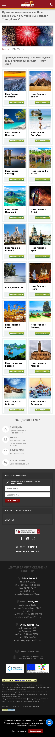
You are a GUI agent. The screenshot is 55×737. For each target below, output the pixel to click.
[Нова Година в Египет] (40, 90)
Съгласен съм (36, 731)
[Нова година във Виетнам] (15, 359)
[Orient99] (27, 4)
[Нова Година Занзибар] (40, 128)
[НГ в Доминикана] (15, 282)
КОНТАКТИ (32, 547)
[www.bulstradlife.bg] (19, 681)
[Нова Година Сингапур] (15, 167)
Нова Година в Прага (38, 287)
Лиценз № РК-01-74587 (30, 651)
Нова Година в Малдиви (12, 133)
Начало (5, 49)
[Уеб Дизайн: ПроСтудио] (8, 709)
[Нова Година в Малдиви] (15, 128)
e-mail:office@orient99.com (27, 594)
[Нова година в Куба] (40, 244)
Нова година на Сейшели (13, 402)
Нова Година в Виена (12, 326)
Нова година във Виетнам (13, 364)
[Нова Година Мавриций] (15, 205)
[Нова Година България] (15, 90)
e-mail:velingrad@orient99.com (28, 640)
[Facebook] (21, 539)
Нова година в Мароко (38, 364)
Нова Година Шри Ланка (40, 172)
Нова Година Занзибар (37, 133)
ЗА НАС (19, 547)
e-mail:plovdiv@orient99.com (28, 617)
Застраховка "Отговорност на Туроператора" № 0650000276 (30, 657)
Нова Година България (11, 95)
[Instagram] (33, 539)
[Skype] (27, 532)
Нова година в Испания (12, 249)
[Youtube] (27, 539)
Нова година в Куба (38, 249)
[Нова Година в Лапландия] (40, 397)
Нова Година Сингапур (11, 172)
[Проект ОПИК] (38, 669)
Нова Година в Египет (38, 95)
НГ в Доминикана (14, 287)
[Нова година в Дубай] (40, 205)
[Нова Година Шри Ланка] (40, 167)
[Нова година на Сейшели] (15, 397)
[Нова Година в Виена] (15, 321)
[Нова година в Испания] (15, 244)
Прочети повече (19, 731)
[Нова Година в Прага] (40, 282)
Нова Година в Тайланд (38, 326)
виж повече (15, 102)
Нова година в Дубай (38, 210)
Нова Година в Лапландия (38, 402)
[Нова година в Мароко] (40, 359)
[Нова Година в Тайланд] (40, 321)
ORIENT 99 (9, 520)
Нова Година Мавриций (11, 210)
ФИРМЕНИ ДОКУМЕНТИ (27, 551)
